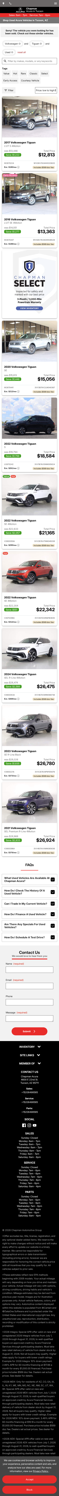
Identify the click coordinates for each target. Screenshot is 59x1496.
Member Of (27, 1063)
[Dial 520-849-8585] (10, 3)
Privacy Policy (41, 1471)
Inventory (27, 1047)
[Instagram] (29, 1125)
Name (15, 963)
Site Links (27, 1055)
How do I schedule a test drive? (24, 937)
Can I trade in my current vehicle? (25, 903)
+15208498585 (29, 1092)
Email (15, 980)
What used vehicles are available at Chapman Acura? (27, 880)
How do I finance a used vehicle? (25, 914)
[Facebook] (24, 1125)
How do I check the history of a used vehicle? (24, 892)
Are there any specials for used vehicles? (24, 926)
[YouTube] (34, 1125)
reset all (21, 52)
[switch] (55, 3)
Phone (9, 996)
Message (16, 1012)
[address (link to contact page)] (3, 3)
